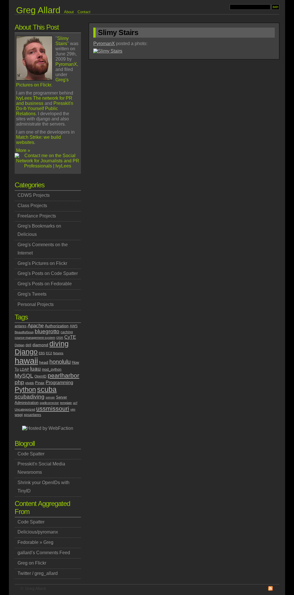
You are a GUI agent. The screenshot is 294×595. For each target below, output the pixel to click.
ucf (75, 403)
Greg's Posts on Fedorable (45, 283)
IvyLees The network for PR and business (44, 101)
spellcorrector (49, 403)
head (43, 362)
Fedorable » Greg (35, 542)
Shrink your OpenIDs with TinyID (43, 486)
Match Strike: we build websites (38, 140)
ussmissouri (52, 408)
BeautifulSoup (24, 332)
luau (35, 369)
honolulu (60, 362)
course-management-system (35, 337)
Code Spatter (31, 453)
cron (59, 338)
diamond (40, 344)
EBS (42, 353)
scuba (47, 389)
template (66, 403)
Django (26, 352)
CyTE (70, 337)
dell (28, 345)
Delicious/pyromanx (38, 531)
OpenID (40, 376)
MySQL (24, 376)
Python (25, 389)
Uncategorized (25, 409)
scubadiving (30, 397)
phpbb (29, 383)
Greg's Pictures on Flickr (42, 82)
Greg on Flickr (32, 563)
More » (23, 150)
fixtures (58, 353)
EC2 (49, 353)
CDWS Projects (34, 195)
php (19, 382)
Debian (19, 345)
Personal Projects (36, 304)
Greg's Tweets (32, 294)
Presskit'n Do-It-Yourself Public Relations (44, 108)
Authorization (57, 326)
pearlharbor (63, 375)
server (50, 397)
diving (59, 344)
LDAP (24, 369)
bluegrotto (47, 331)
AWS (74, 326)
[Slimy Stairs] (107, 51)
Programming (59, 382)
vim (72, 409)
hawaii (26, 360)
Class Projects (32, 205)
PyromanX (66, 64)
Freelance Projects (37, 215)
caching (67, 332)
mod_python (51, 369)
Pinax (40, 383)
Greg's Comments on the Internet (43, 248)
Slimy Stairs (62, 41)
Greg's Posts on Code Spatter (48, 273)
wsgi (19, 414)
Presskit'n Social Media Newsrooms (41, 468)
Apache (36, 325)
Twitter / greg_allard (38, 573)
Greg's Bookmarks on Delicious (39, 230)
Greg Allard (35, 588)
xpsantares (32, 415)
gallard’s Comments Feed (44, 552)
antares (20, 326)
